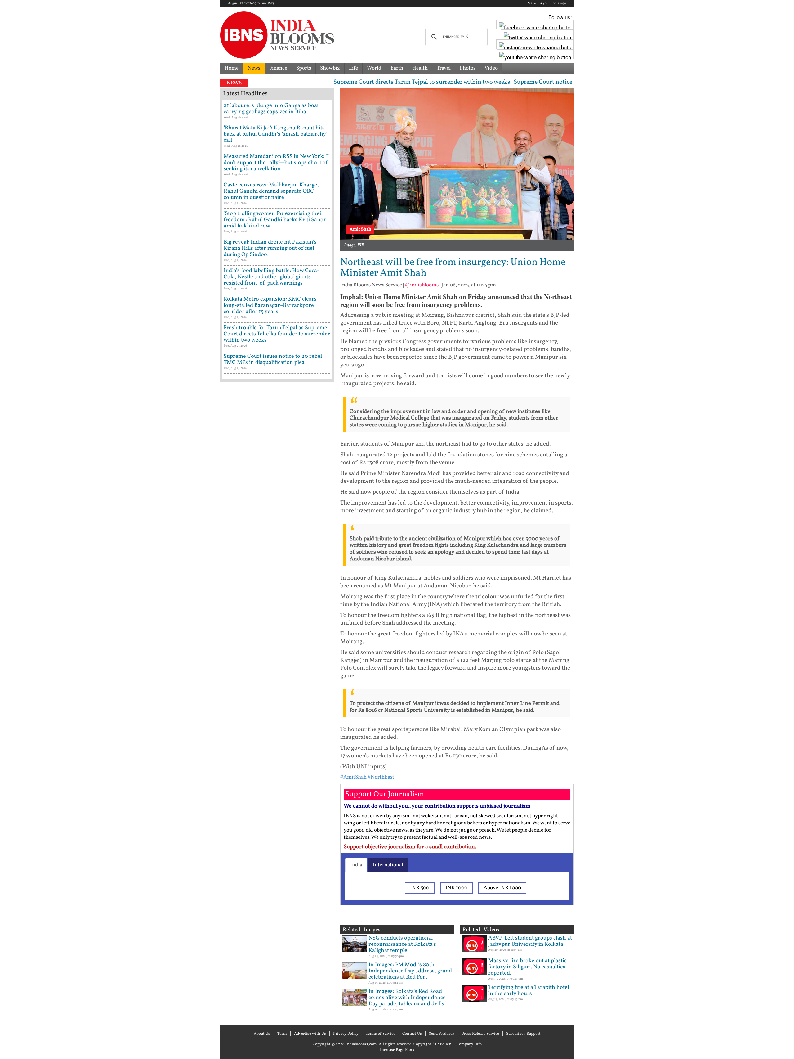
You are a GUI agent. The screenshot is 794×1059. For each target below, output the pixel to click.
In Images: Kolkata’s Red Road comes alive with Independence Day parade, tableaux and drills (407, 998)
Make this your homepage (547, 4)
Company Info (469, 1044)
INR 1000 (456, 887)
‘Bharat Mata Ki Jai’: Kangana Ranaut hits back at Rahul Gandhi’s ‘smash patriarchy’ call (275, 134)
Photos (467, 68)
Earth (396, 68)
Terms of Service (380, 1034)
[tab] (356, 865)
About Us (262, 1034)
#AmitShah (353, 777)
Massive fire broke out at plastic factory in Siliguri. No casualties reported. (527, 967)
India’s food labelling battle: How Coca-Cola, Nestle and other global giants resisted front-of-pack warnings (271, 277)
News (254, 68)
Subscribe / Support (523, 1034)
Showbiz (330, 68)
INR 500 (419, 887)
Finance (278, 68)
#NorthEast (381, 777)
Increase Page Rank (397, 1050)
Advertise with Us (310, 1034)
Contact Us (412, 1034)
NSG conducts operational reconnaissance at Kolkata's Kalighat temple (402, 944)
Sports (303, 68)
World (374, 68)
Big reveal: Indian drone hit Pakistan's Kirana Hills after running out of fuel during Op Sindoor (270, 248)
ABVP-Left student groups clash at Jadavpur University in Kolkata (530, 941)
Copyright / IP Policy (432, 1044)
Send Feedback (441, 1034)
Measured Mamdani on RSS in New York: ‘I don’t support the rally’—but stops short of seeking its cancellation (276, 163)
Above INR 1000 (502, 887)
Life (353, 68)
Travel (444, 68)
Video (491, 68)
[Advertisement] (277, 650)
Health (420, 68)
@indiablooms (422, 285)
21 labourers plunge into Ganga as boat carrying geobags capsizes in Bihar (271, 109)
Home (232, 68)
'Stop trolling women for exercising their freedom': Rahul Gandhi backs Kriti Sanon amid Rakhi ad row (275, 220)
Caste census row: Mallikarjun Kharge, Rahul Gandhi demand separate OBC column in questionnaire (271, 191)
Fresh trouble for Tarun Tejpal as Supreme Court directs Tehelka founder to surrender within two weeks (277, 334)
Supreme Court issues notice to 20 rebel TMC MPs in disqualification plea (273, 359)
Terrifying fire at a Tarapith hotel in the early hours (528, 991)
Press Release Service (480, 1034)
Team (282, 1034)
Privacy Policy (346, 1034)
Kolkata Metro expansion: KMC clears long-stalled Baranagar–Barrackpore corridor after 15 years (270, 305)
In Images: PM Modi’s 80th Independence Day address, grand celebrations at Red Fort (410, 971)
